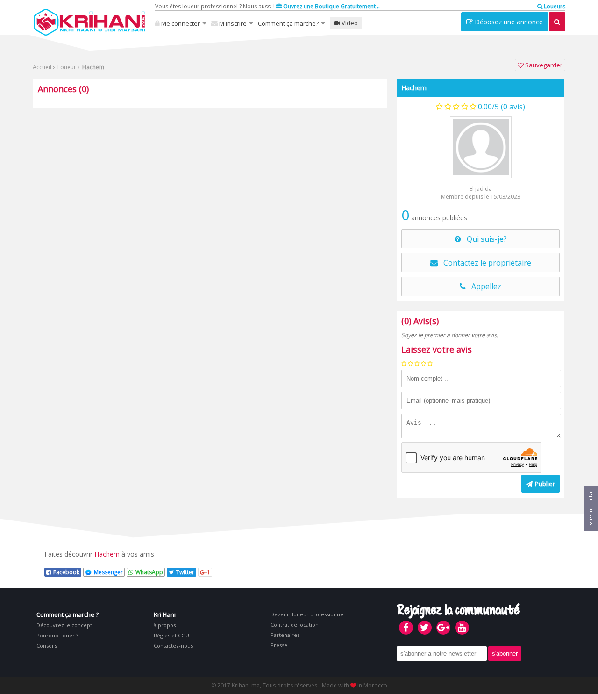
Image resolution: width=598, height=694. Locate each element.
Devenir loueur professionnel (308, 614)
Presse (279, 645)
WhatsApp (149, 572)
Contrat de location (295, 624)
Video (349, 23)
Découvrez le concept (64, 625)
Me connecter (180, 23)
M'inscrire (232, 23)
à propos (165, 625)
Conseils (46, 645)
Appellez (483, 286)
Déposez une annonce (508, 21)
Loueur (66, 67)
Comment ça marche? (288, 23)
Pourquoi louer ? (57, 635)
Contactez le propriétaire (484, 263)
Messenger (108, 572)
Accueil (42, 67)
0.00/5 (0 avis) (501, 106)
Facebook (66, 572)
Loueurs (553, 6)
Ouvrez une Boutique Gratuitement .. (331, 6)
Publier (544, 483)
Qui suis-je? (484, 239)
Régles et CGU (171, 635)
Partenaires (285, 634)
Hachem (414, 87)
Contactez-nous (173, 645)
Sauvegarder (543, 65)
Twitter (185, 572)
